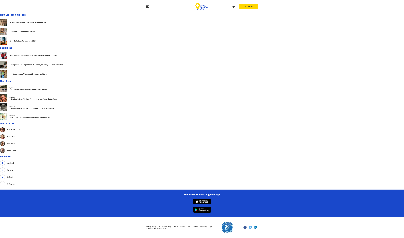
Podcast (164, 227)
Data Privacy (203, 227)
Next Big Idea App (151, 227)
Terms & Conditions (192, 227)
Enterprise (175, 227)
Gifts (159, 227)
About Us (182, 227)
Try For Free (249, 6)
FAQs (169, 227)
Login (233, 6)
